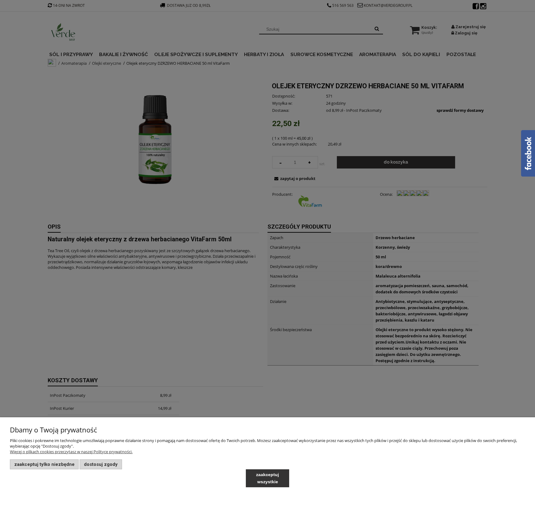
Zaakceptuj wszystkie (267, 478)
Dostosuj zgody (101, 464)
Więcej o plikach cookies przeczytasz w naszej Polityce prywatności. (71, 451)
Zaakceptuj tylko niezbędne (44, 464)
